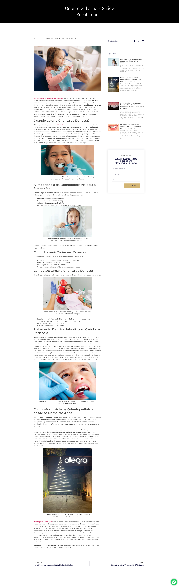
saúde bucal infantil (56, 125)
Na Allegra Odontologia (43, 522)
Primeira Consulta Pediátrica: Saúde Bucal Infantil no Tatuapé (131, 61)
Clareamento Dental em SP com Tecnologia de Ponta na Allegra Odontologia (131, 126)
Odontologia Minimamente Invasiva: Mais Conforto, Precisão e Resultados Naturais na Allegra (132, 105)
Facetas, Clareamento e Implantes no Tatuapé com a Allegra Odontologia (131, 79)
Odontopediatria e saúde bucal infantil (49, 98)
